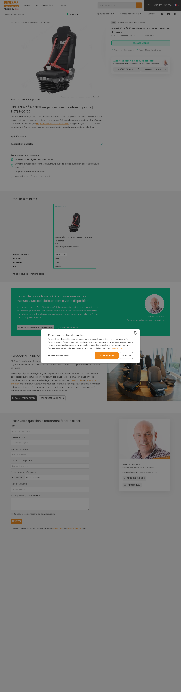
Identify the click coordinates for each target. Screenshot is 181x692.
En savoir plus (117, 348)
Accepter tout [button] (106, 355)
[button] (59, 355)
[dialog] (90, 346)
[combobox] (135, 332)
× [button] (136, 334)
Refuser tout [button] (127, 355)
